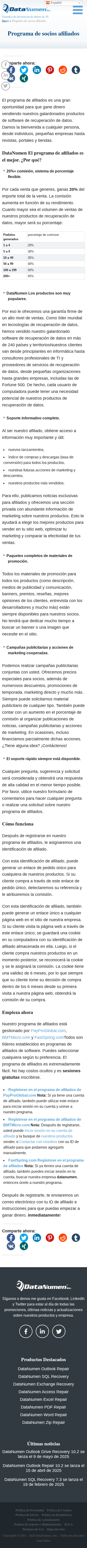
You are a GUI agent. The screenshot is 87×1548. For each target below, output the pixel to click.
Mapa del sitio (56, 1529)
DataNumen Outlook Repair (43, 1369)
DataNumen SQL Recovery (43, 1376)
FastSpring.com (49, 1037)
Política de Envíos (27, 1515)
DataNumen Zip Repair (43, 1422)
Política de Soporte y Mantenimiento (37, 1524)
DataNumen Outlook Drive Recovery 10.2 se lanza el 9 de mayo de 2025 (43, 1454)
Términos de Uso (33, 1529)
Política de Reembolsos (57, 1515)
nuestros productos (57, 1136)
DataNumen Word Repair (43, 1414)
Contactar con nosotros (38, 1142)
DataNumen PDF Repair (43, 1407)
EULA (68, 1524)
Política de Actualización (43, 1520)
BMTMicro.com (16, 1037)
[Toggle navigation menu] (78, 10)
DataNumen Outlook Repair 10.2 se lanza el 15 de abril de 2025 (43, 1468)
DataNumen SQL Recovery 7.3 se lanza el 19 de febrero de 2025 (43, 1482)
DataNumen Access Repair (44, 1391)
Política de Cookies (59, 1510)
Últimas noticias (43, 1443)
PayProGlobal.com (48, 1030)
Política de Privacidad (30, 1510)
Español (55, 2)
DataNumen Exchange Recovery (43, 1384)
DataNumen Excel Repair (43, 1399)
